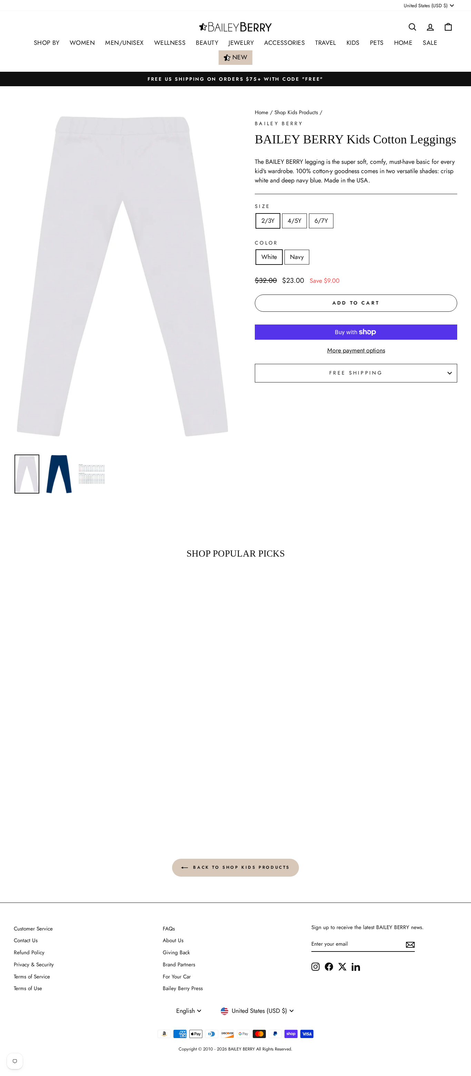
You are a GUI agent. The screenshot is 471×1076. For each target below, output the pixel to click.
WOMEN (82, 42)
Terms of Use (28, 988)
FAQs (169, 929)
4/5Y (294, 220)
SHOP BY (46, 42)
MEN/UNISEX (124, 42)
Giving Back (176, 952)
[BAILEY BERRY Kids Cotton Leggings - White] (62, 779)
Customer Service (33, 929)
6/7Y (321, 220)
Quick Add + (66, 796)
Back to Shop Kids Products (240, 867)
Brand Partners (179, 964)
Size (262, 206)
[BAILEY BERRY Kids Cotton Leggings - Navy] (71, 779)
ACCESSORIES (284, 42)
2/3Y (267, 220)
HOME (403, 42)
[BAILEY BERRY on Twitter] (342, 966)
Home (261, 112)
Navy (297, 256)
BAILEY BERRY (279, 123)
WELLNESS (170, 42)
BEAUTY (207, 42)
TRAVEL (325, 42)
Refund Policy (29, 952)
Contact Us (26, 940)
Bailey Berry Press (183, 988)
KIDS (353, 42)
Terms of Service (32, 976)
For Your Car (177, 976)
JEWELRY (241, 42)
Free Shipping (356, 372)
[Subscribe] (410, 944)
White (269, 256)
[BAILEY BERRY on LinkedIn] (356, 966)
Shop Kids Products (296, 112)
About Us (173, 940)
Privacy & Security (34, 964)
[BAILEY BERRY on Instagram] (315, 966)
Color (266, 242)
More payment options (356, 350)
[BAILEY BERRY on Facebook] (329, 966)
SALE (430, 42)
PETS (377, 42)
